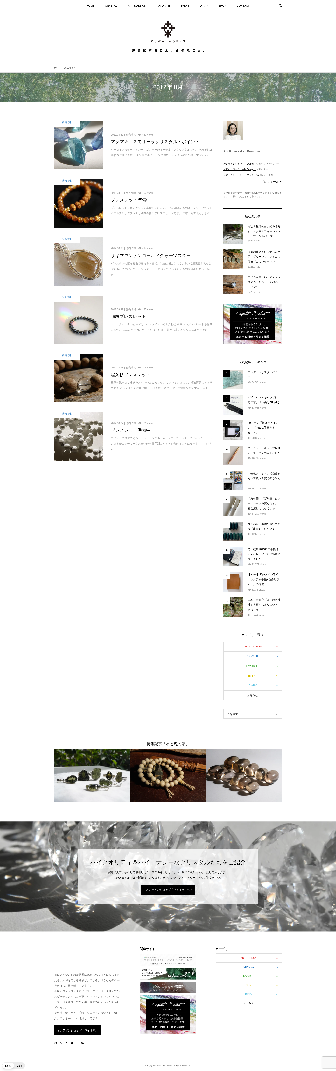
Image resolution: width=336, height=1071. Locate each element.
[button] (13, 1065)
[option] (92, 775)
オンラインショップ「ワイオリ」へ (168, 889)
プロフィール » (271, 181)
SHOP (222, 5)
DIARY (204, 5)
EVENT (184, 5)
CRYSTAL (111, 5)
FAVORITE (163, 5)
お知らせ (252, 695)
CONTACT (243, 5)
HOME (90, 5)
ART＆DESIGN (137, 5)
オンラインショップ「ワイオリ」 (77, 1030)
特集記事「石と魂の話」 (168, 744)
